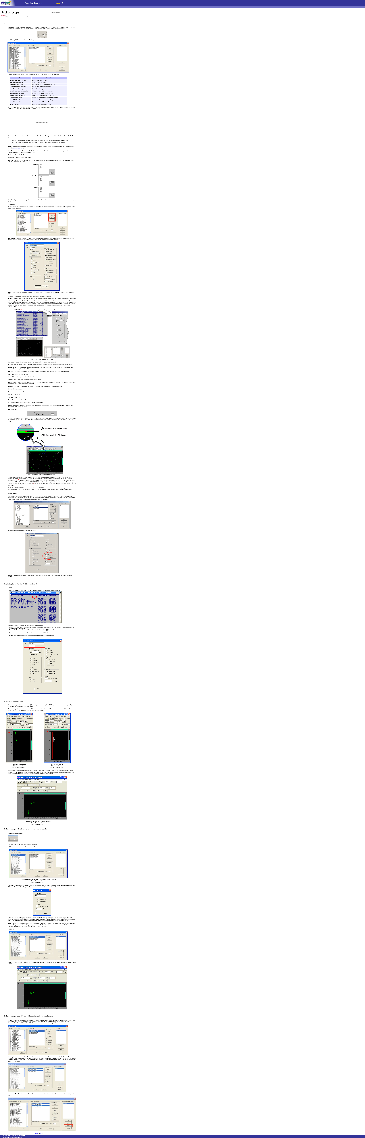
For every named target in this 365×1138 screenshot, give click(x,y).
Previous (36, 1133)
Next (41, 1133)
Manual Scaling (17, 148)
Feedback (22, 1135)
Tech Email (14, 1135)
